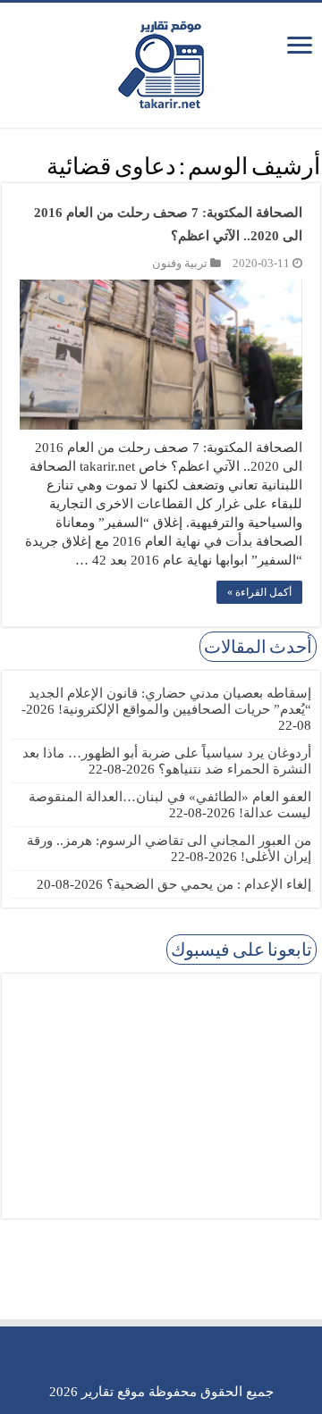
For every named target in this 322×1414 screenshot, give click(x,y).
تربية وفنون (180, 263)
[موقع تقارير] (161, 61)
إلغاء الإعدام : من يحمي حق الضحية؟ (208, 884)
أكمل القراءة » (259, 592)
